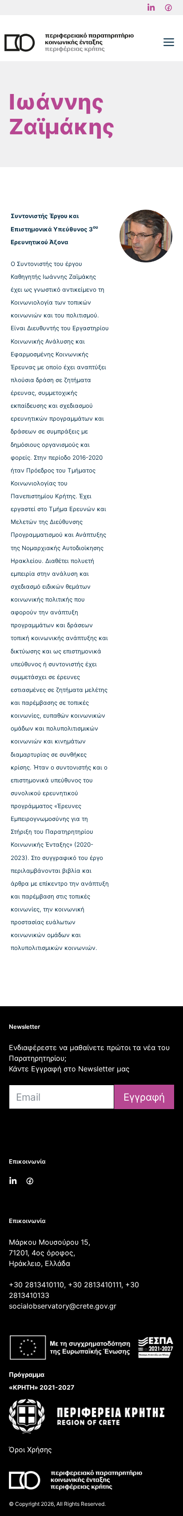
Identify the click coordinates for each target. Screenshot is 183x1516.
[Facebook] (151, 8)
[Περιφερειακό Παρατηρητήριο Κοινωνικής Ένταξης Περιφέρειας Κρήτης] (69, 42)
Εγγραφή (144, 1097)
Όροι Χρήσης (30, 1449)
